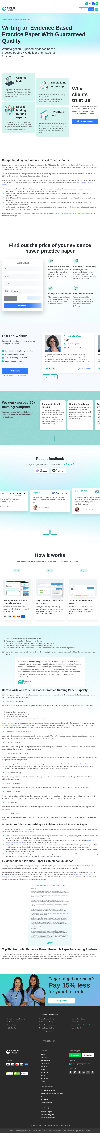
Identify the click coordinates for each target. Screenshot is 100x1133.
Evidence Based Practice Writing (82, 1025)
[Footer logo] (12, 1052)
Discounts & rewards (48, 1117)
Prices (43, 1081)
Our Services (45, 1063)
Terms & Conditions (15, 1130)
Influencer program (47, 1115)
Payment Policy (36, 1130)
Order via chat (87, 121)
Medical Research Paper (79, 1022)
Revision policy (71, 1130)
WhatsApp (76, 1055)
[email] (86, 3)
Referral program (46, 1112)
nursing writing (29, 831)
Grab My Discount (61, 1001)
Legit (64, 1130)
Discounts (44, 1078)
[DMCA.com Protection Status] (17, 1074)
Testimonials (45, 1072)
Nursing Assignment (13, 1025)
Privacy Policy (26, 1130)
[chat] (93, 3)
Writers (43, 1069)
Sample (43, 1075)
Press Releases (46, 1102)
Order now (15, 371)
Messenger (89, 1055)
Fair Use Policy (57, 1130)
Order (91, 9)
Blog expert (45, 1099)
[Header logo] (40, 9)
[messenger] (90, 3)
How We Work (46, 1060)
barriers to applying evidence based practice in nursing (71, 213)
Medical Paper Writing (46, 1028)
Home (4, 19)
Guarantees (45, 1057)
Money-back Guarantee (84, 1130)
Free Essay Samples (48, 1090)
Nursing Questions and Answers (52, 1093)
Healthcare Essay (12, 1022)
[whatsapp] (96, 3)
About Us (44, 1066)
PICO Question (11, 1028)
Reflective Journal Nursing (15, 1019)
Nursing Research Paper (47, 1019)
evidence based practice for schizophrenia (16, 725)
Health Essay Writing (45, 1022)
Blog (42, 1096)
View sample (86, 369)
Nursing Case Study (78, 1019)
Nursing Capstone (77, 1028)
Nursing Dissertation (45, 1025)
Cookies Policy (47, 1130)
